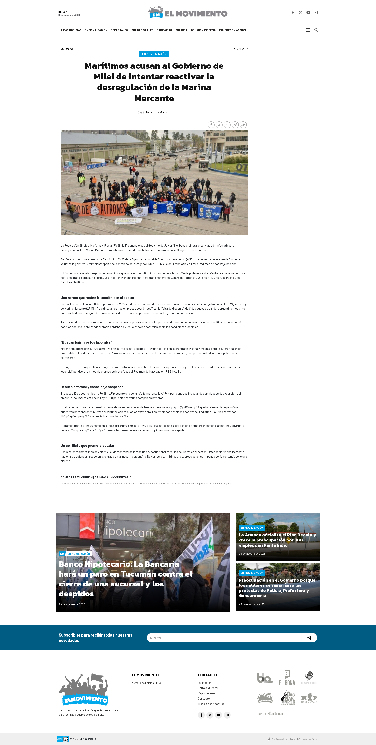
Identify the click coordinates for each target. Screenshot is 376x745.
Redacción (205, 682)
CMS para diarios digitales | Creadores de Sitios (294, 739)
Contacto (204, 698)
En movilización (96, 30)
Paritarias (164, 30)
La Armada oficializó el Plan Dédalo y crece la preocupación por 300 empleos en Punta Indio (277, 540)
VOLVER (242, 49)
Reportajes (119, 30)
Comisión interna (203, 30)
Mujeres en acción (232, 30)
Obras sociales (142, 30)
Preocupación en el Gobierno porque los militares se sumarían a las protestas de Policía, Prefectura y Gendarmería (277, 588)
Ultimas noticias (69, 30)
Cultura (181, 30)
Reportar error (207, 693)
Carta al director (208, 688)
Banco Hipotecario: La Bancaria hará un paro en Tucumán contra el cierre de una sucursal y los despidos (125, 579)
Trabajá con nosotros (211, 703)
